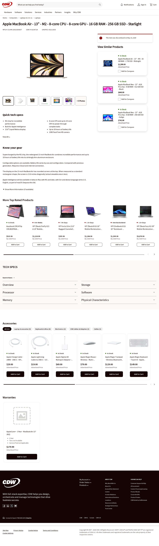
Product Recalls (135, 492)
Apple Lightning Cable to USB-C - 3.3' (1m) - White (39, 358)
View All (6, 137)
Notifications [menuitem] (129, 4)
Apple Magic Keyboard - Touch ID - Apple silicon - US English (138, 358)
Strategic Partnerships (111, 506)
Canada (92, 518)
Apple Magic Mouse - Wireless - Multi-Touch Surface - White (89, 358)
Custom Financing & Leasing (139, 489)
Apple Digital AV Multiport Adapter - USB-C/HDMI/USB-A (64, 358)
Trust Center (108, 508)
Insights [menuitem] (67, 12)
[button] (153, 4)
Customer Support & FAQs (138, 483)
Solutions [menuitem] (28, 12)
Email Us (28, 518)
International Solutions (112, 497)
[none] (8, 12)
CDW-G (86, 518)
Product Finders (135, 497)
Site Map (5, 530)
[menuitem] (122, 4)
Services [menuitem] (38, 12)
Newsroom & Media (111, 503)
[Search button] (100, 5)
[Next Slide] (154, 384)
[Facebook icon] (4, 506)
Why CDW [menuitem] (77, 12)
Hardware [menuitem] (8, 12)
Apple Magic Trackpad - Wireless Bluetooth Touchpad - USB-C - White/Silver (114, 358)
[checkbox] (119, 71)
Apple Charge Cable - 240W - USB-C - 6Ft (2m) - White (15, 358)
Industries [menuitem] (48, 12)
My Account (84, 479)
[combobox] (56, 4)
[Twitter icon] (11, 506)
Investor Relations (110, 494)
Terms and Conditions (50, 530)
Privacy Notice (18, 530)
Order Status (85, 482)
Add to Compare (127, 71)
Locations (108, 500)
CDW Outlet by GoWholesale (139, 500)
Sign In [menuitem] (143, 4)
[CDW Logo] (6, 4)
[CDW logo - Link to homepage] (6, 4)
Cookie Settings (8, 533)
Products (83, 485)
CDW (81, 518)
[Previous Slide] (151, 384)
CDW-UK (98, 518)
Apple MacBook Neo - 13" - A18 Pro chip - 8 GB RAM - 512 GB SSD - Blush (131, 86)
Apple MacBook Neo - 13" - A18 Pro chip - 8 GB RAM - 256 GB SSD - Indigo (131, 114)
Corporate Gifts (135, 494)
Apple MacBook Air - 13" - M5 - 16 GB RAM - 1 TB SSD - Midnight (131, 60)
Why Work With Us (110, 483)
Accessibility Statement (112, 489)
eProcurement (135, 486)
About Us (108, 486)
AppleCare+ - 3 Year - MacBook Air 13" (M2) (21, 432)
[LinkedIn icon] (8, 506)
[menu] (127, 4)
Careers (107, 492)
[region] (79, 230)
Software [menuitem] (18, 12)
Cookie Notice (33, 530)
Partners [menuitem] (58, 12)
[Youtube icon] (15, 506)
